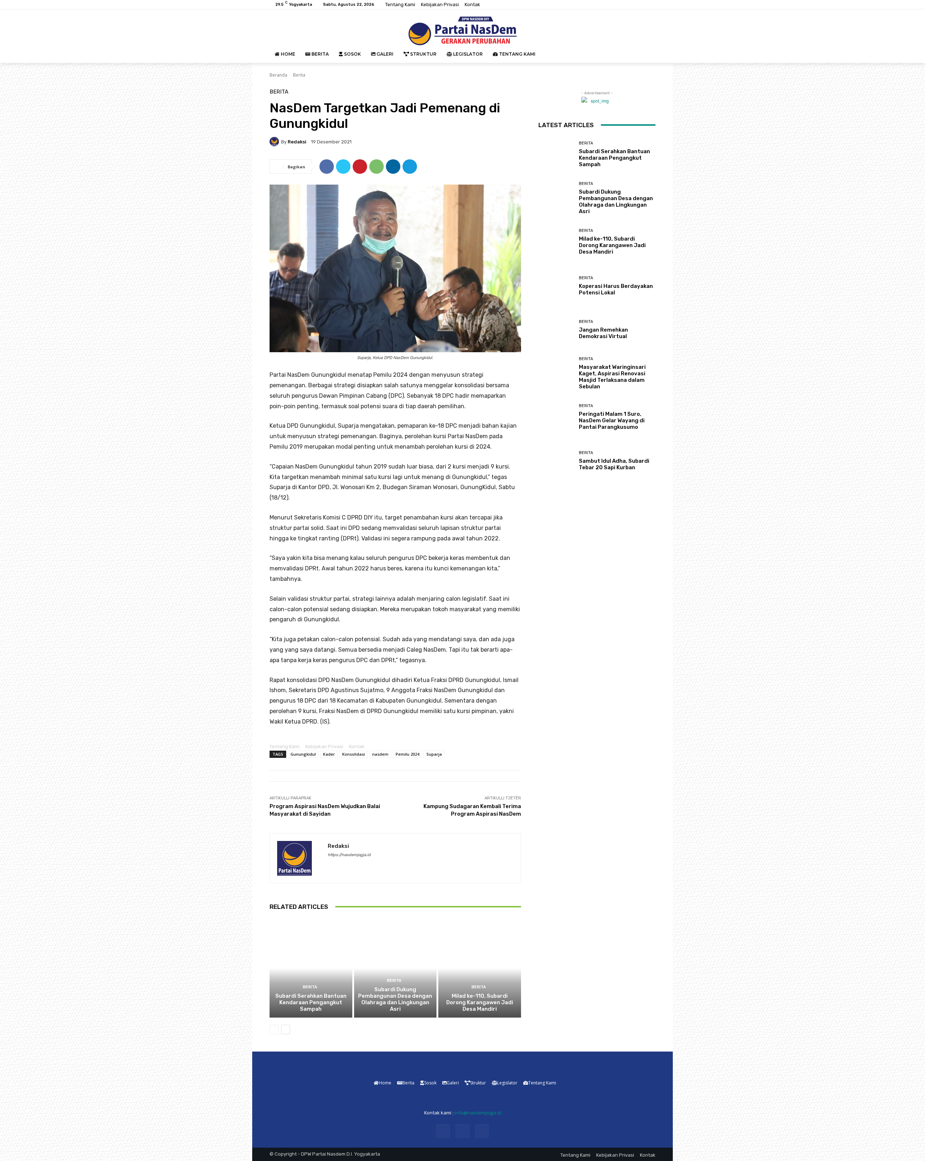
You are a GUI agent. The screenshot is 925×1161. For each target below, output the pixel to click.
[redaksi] (275, 141)
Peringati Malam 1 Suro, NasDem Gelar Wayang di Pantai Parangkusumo (612, 420)
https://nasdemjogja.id (349, 855)
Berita (299, 75)
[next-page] (285, 1029)
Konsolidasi (353, 754)
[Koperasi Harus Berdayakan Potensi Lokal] (555, 285)
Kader (329, 754)
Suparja (434, 754)
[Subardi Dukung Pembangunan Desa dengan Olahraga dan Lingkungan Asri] (395, 968)
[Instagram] (642, 4)
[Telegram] (410, 166)
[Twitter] (651, 4)
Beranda (278, 75)
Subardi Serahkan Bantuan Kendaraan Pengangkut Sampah (311, 1002)
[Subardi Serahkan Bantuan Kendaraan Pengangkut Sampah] (311, 968)
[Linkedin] (393, 166)
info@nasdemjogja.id (478, 1112)
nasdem (380, 754)
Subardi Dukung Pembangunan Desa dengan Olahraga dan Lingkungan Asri (395, 999)
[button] (647, 54)
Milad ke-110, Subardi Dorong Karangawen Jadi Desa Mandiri (479, 1002)
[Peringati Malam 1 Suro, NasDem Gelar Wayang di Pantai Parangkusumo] (555, 417)
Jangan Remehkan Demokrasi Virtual (603, 333)
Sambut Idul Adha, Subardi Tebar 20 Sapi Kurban (614, 464)
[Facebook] (633, 4)
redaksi (297, 141)
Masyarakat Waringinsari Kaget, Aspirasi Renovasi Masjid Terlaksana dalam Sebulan (612, 377)
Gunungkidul (303, 754)
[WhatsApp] (376, 166)
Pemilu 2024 (407, 754)
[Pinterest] (360, 166)
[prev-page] (274, 1029)
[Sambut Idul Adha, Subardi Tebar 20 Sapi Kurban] (555, 460)
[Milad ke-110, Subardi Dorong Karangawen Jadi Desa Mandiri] (479, 968)
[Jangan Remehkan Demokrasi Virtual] (555, 329)
